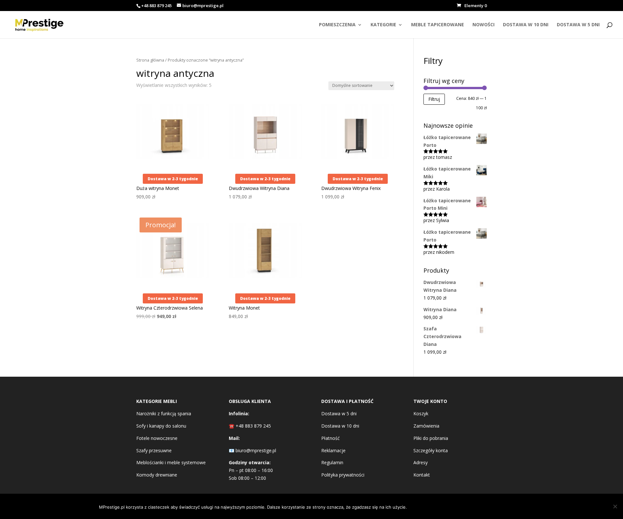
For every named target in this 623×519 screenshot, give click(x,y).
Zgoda (427, 506)
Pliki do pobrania (430, 438)
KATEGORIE (383, 25)
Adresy (420, 462)
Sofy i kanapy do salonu (161, 426)
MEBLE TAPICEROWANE (437, 25)
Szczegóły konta (430, 450)
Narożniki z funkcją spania (163, 413)
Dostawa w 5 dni (339, 413)
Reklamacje (333, 450)
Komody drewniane (156, 475)
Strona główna (150, 60)
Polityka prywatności (342, 475)
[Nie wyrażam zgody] (615, 506)
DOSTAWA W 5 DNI (578, 25)
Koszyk (420, 413)
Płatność (330, 438)
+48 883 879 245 (156, 5)
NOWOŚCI (483, 25)
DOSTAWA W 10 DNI (525, 25)
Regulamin (332, 462)
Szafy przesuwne (154, 450)
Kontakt (421, 475)
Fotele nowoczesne (156, 438)
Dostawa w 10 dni (340, 426)
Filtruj (434, 99)
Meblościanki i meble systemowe (171, 462)
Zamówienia (426, 426)
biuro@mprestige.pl (256, 450)
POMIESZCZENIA (337, 25)
